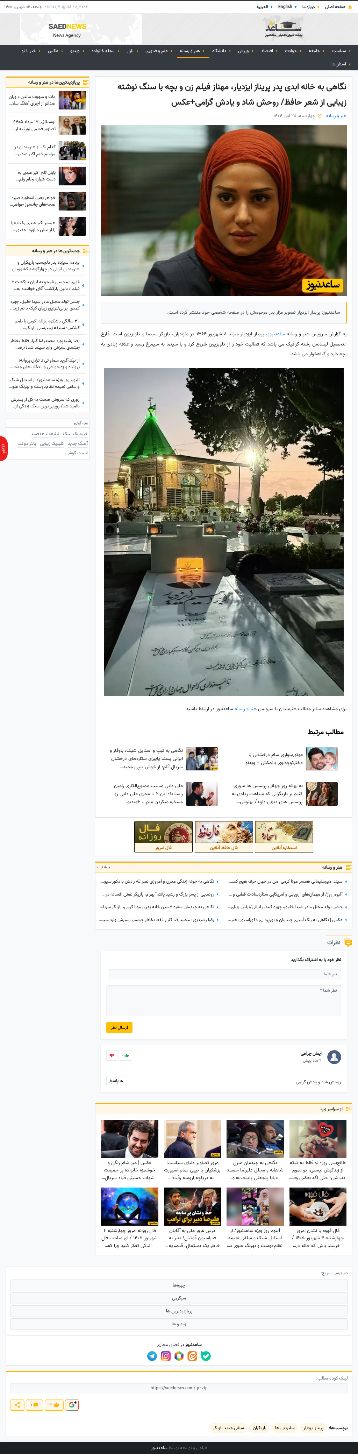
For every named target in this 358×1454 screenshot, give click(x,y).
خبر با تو (29, 51)
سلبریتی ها (285, 1428)
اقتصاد (267, 51)
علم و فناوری (157, 51)
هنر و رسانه (190, 51)
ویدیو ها (179, 1324)
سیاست (339, 51)
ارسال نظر (119, 1027)
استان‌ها (339, 64)
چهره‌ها (179, 1285)
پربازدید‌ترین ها (179, 1311)
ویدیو (75, 51)
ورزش (244, 51)
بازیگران (259, 1428)
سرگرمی (179, 1298)
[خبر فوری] (4, 448)
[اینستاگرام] (166, 1356)
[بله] (206, 1356)
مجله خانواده (104, 51)
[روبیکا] (179, 1356)
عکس (53, 51)
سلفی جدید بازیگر (228, 1428)
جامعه (315, 51)
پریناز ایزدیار (313, 1428)
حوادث (291, 51)
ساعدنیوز (277, 334)
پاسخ (114, 1080)
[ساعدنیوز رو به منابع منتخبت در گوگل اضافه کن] (71, 1405)
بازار (131, 51)
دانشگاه (219, 51)
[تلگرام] (152, 1356)
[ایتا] (192, 1356)
